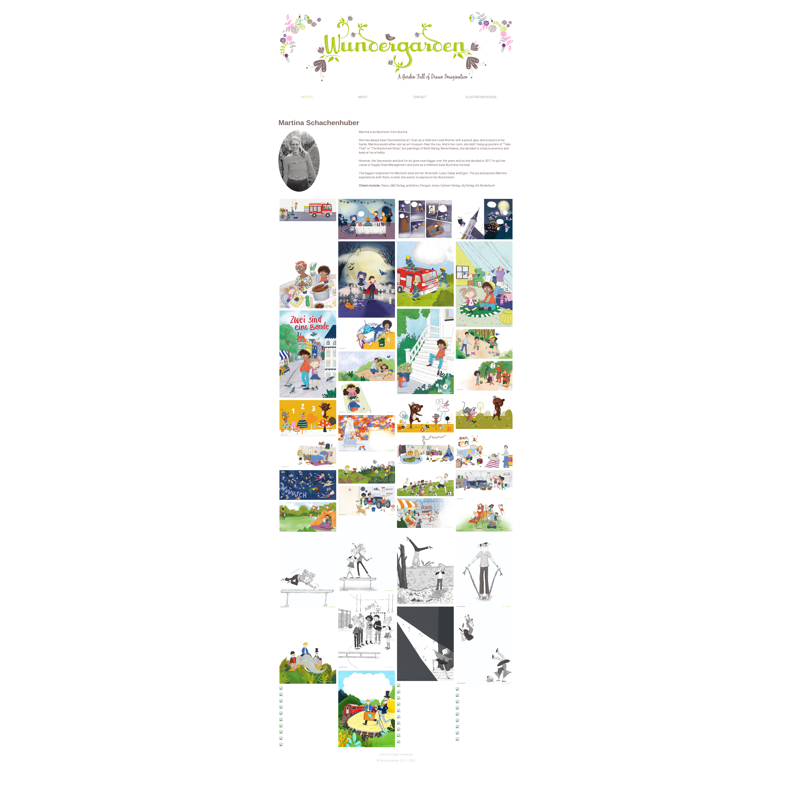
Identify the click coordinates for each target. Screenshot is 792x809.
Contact (419, 97)
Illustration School (481, 97)
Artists (307, 97)
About (363, 97)
